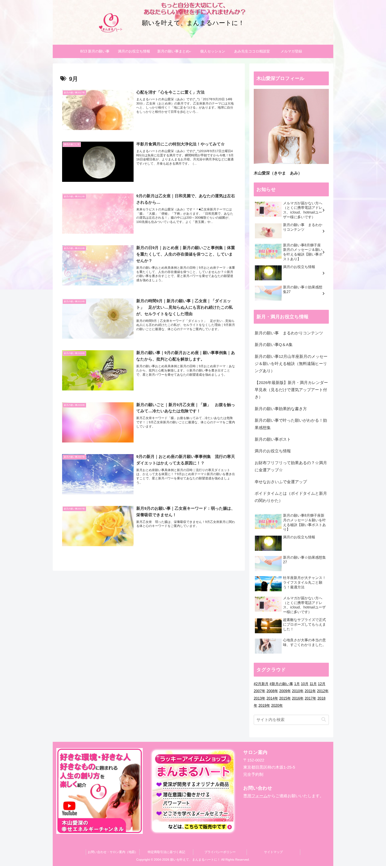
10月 (304, 684)
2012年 (323, 691)
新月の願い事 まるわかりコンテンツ (289, 333)
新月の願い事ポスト (273, 439)
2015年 (285, 698)
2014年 (272, 698)
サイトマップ (273, 852)
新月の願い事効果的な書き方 (281, 409)
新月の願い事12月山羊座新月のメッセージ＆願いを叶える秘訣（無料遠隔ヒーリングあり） (291, 363)
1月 (297, 684)
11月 (313, 684)
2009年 (285, 691)
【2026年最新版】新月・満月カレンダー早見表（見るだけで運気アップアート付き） (291, 389)
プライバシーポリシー (220, 852)
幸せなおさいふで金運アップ (281, 482)
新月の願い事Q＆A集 (274, 344)
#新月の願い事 (281, 684)
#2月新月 (261, 684)
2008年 (272, 691)
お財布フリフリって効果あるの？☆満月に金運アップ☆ (291, 466)
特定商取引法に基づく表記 (166, 852)
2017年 (310, 698)
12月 (321, 684)
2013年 (259, 698)
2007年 (259, 691)
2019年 (264, 705)
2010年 (298, 691)
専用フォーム (255, 796)
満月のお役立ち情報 (273, 451)
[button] (323, 719)
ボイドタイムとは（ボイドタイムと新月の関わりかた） (291, 497)
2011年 (310, 691)
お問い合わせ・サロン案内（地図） (113, 852)
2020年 (277, 705)
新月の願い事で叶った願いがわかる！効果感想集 (291, 424)
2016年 (298, 698)
